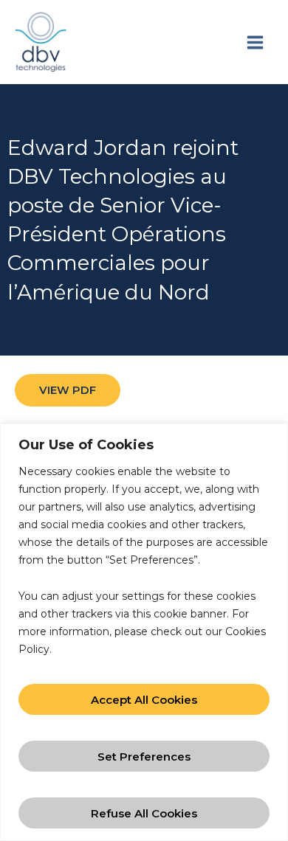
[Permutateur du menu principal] (254, 42)
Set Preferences (144, 757)
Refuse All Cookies (144, 813)
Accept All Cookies (144, 700)
